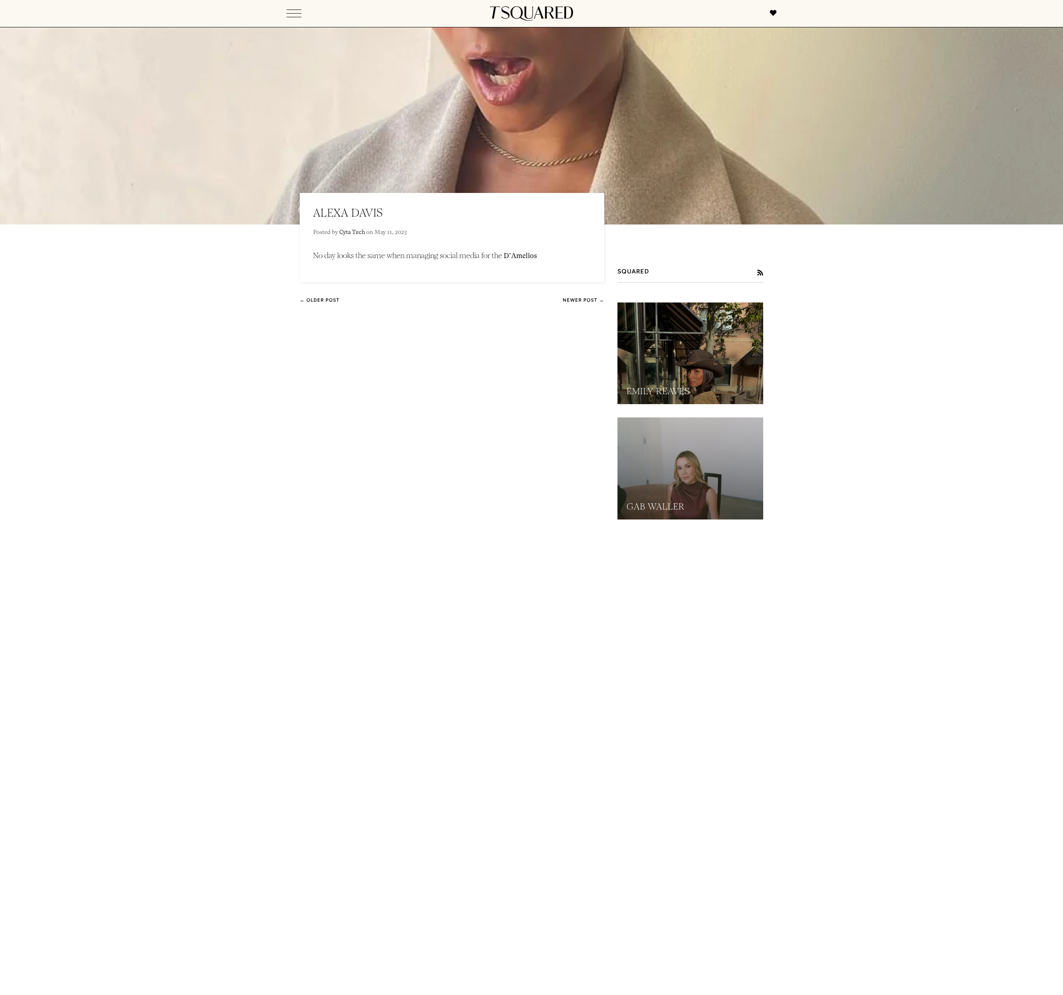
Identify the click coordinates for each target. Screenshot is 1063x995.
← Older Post (320, 300)
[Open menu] (294, 13)
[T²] (531, 13)
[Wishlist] (769, 14)
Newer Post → (583, 300)
